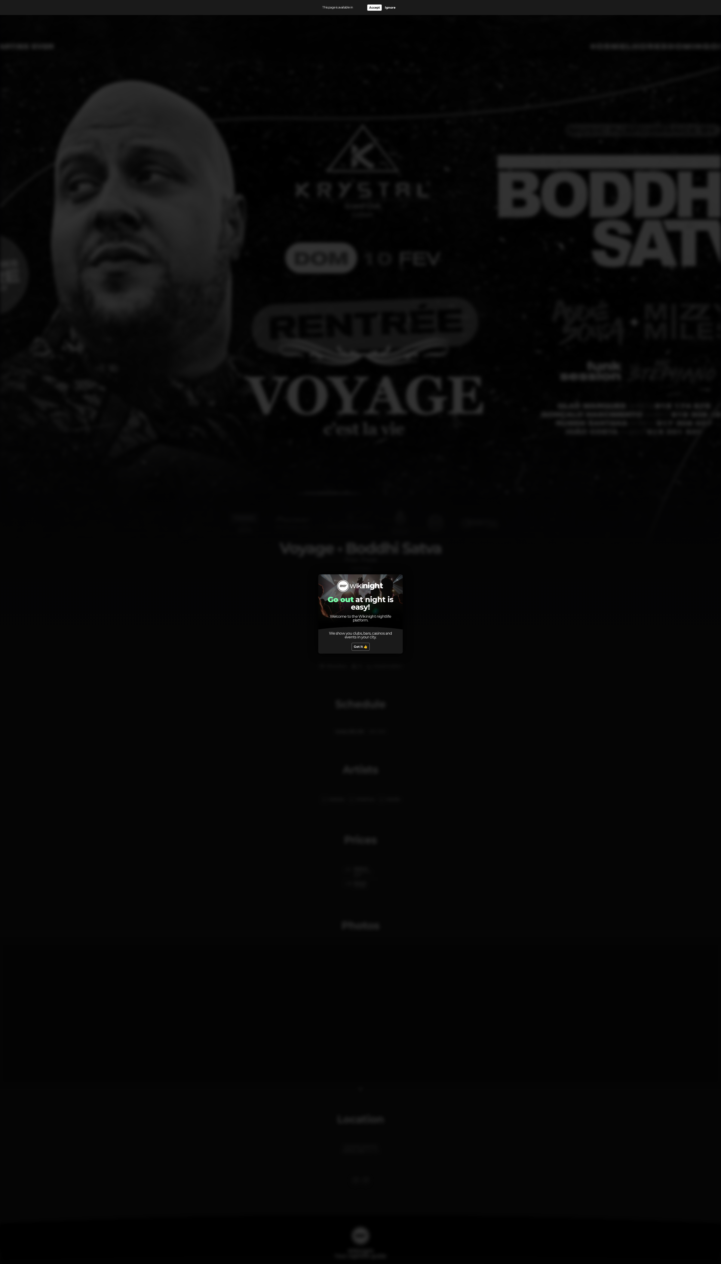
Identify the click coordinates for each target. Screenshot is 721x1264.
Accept (374, 7)
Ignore (390, 7)
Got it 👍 (360, 647)
